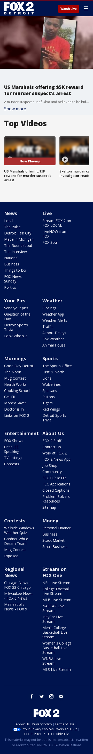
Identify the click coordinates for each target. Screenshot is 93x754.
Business (11, 264)
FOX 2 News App (56, 459)
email (61, 696)
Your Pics (14, 300)
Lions (46, 378)
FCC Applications (56, 484)
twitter (41, 696)
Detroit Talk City (17, 233)
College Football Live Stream (55, 591)
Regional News (14, 572)
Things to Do (15, 270)
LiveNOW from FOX (54, 234)
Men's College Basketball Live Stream (54, 632)
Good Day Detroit (19, 365)
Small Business (54, 546)
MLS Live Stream (56, 669)
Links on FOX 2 (16, 415)
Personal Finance (56, 527)
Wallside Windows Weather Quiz (19, 530)
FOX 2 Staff (51, 440)
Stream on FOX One (54, 572)
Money (50, 520)
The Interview (15, 251)
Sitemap (49, 507)
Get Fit (9, 396)
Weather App (53, 314)
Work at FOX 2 (54, 453)
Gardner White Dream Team (16, 541)
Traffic (47, 326)
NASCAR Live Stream (53, 608)
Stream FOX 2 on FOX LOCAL (56, 223)
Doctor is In (14, 409)
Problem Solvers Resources (56, 499)
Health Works (15, 384)
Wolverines (51, 384)
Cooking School (17, 390)
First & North (53, 372)
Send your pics (16, 307)
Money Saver (15, 402)
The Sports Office (57, 365)
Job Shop (49, 465)
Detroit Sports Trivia (16, 327)
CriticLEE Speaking (11, 449)
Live (47, 213)
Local (8, 220)
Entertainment (21, 433)
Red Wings (51, 409)
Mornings (15, 358)
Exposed (11, 555)
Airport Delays (54, 332)
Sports (50, 358)
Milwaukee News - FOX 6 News (18, 596)
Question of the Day (17, 316)
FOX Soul (50, 242)
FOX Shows (13, 440)
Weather (52, 300)
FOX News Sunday (13, 279)
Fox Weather (53, 338)
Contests (11, 463)
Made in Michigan (19, 239)
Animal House (54, 345)
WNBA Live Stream (51, 661)
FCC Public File (54, 477)
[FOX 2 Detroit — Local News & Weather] (19, 8)
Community (52, 471)
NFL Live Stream (56, 582)
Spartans (49, 390)
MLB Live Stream (56, 599)
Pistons (48, 396)
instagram (51, 696)
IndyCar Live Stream (52, 619)
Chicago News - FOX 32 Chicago (17, 585)
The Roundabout (18, 245)
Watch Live (68, 9)
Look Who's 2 (15, 335)
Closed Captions (55, 490)
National (11, 257)
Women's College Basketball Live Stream (57, 648)
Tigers (47, 402)
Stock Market (53, 540)
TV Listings (13, 457)
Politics (10, 287)
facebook (32, 696)
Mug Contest (15, 378)
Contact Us (51, 446)
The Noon (12, 372)
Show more (15, 109)
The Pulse (12, 226)
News (10, 213)
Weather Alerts (54, 320)
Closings (49, 307)
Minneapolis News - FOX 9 (15, 606)
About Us (53, 433)
